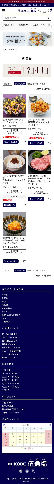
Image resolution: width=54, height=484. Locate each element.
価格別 (35, 25)
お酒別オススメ (24, 25)
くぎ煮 (4, 294)
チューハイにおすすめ (11, 350)
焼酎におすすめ (9, 344)
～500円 (6, 370)
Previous (2, 25)
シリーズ (5, 311)
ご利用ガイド (7, 402)
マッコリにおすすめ (10, 354)
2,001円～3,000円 (10, 380)
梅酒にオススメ (9, 357)
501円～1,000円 (9, 373)
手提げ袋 (6, 321)
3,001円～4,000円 (10, 383)
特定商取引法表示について (14, 409)
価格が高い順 (32, 84)
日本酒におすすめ (10, 340)
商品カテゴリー (10, 25)
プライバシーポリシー (11, 412)
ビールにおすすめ (10, 334)
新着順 (42, 84)
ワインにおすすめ (9, 337)
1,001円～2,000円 (10, 376)
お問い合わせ (8, 405)
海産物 (5, 298)
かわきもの (7, 308)
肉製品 (5, 301)
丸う (4, 318)
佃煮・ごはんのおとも (11, 314)
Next (51, 25)
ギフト (43, 25)
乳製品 (5, 304)
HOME (5, 49)
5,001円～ (7, 390)
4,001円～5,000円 (10, 386)
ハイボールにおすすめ (11, 347)
